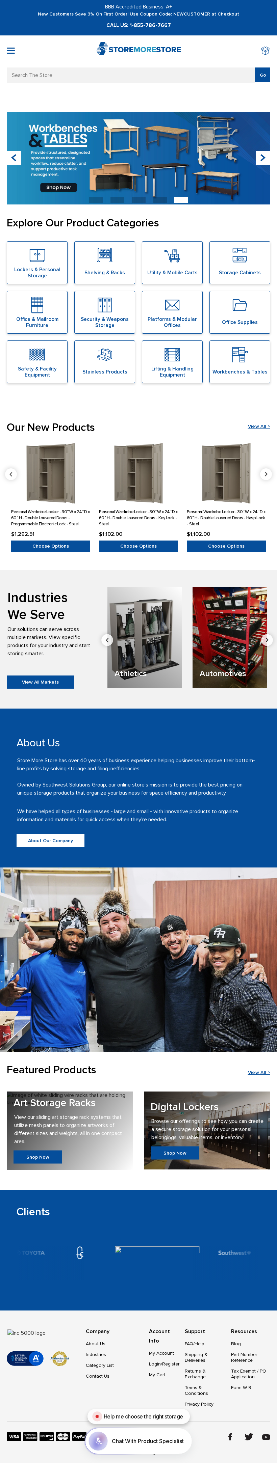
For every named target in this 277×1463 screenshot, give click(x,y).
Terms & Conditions (196, 1390)
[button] (263, 158)
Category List (100, 1365)
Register (170, 1364)
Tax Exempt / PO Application (248, 1374)
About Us (95, 1344)
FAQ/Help (194, 1344)
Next (266, 474)
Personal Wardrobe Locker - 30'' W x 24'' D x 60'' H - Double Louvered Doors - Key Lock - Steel (138, 517)
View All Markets (40, 682)
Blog (236, 1344)
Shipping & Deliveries (196, 1357)
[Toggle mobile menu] (11, 51)
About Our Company (50, 841)
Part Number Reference (244, 1357)
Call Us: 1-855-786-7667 (138, 25)
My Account (161, 1353)
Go (263, 75)
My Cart (157, 1375)
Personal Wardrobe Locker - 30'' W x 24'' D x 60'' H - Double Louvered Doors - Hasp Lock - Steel (226, 517)
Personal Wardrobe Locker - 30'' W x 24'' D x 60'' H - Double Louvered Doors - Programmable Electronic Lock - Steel (50, 517)
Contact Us (97, 1376)
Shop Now (37, 1157)
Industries (96, 1354)
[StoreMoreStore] (138, 51)
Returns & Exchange (195, 1374)
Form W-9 (241, 1387)
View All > (259, 426)
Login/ (155, 1364)
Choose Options (50, 546)
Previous (11, 474)
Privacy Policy (199, 1404)
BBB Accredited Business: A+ (138, 6)
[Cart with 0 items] (265, 51)
